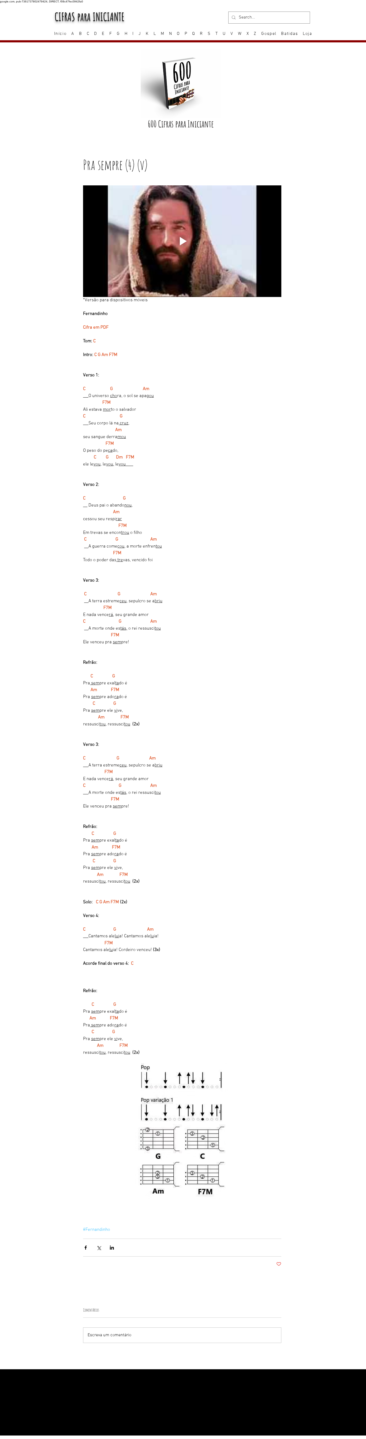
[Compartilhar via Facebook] (85, 1247)
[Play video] (182, 241)
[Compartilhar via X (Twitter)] (98, 1247)
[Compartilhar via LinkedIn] (111, 1247)
